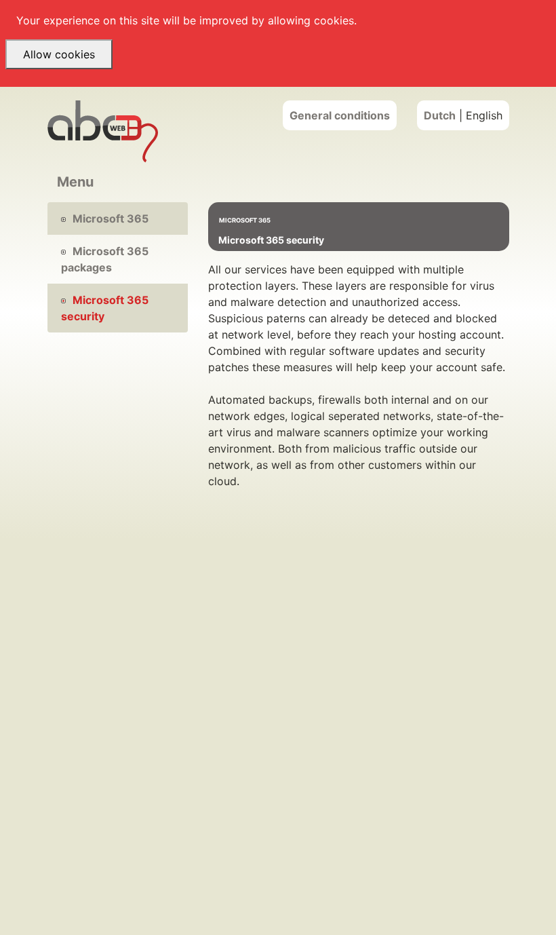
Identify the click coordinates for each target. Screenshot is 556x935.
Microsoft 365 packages (104, 259)
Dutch (440, 115)
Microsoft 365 (110, 218)
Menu (75, 182)
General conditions (340, 115)
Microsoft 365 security (104, 308)
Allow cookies (59, 54)
